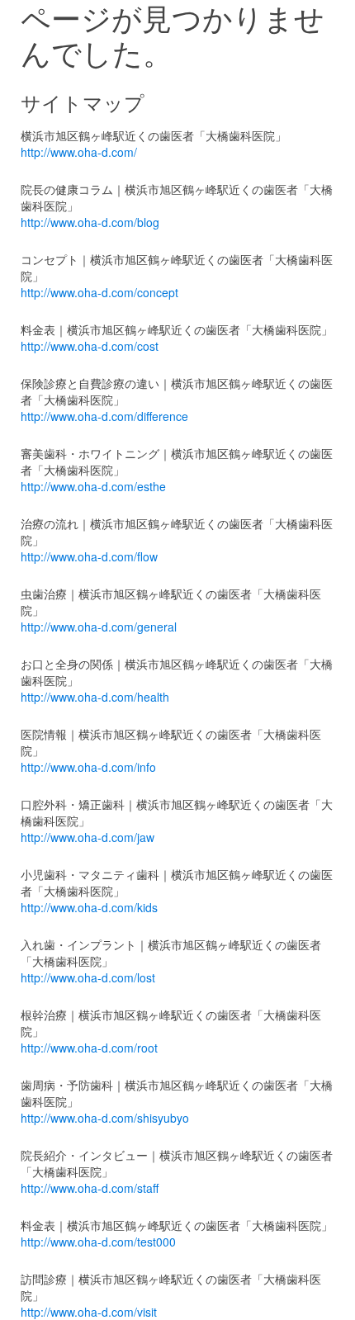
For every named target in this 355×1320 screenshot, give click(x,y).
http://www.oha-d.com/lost (88, 977)
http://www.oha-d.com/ (79, 152)
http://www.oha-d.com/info (88, 767)
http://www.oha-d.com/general (99, 626)
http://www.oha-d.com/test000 (98, 1241)
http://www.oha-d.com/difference (104, 416)
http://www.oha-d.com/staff (90, 1188)
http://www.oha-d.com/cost (90, 346)
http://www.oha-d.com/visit (89, 1311)
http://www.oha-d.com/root (89, 1047)
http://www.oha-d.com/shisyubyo (105, 1117)
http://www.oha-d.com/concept (99, 292)
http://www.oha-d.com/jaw (87, 837)
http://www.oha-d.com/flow (89, 556)
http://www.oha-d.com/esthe (93, 486)
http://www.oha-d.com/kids (89, 907)
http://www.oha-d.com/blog (90, 222)
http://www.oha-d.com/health (95, 696)
